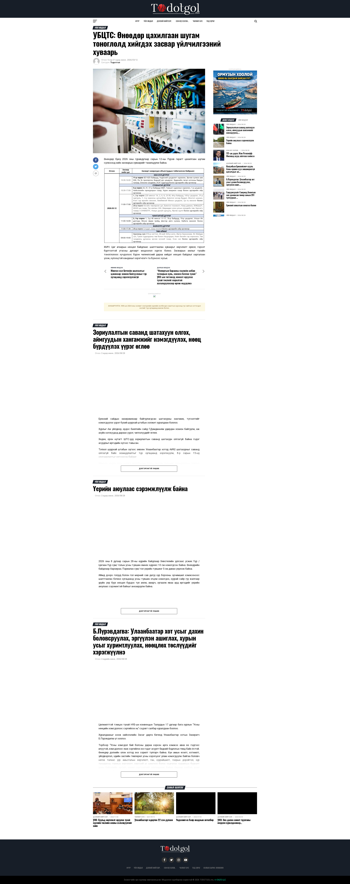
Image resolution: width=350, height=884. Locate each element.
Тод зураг (210, 21)
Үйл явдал (148, 21)
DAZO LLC (221, 880)
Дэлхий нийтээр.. (164, 21)
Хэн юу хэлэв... (182, 21)
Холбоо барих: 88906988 (213, 867)
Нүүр (137, 21)
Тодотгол (115, 62)
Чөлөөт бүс (198, 21)
